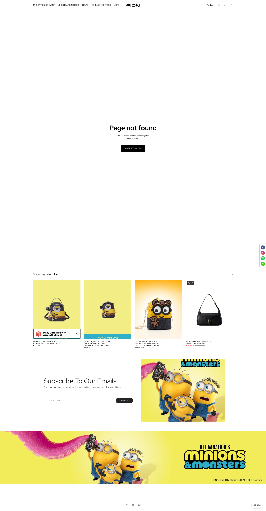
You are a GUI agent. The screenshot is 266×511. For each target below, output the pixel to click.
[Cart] (231, 5)
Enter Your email (54, 400)
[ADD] (76, 335)
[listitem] (116, 5)
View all (230, 275)
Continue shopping (133, 148)
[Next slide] (76, 310)
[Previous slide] (37, 310)
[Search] (219, 5)
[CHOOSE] (228, 335)
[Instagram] (133, 505)
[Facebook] (127, 505)
